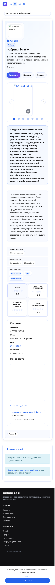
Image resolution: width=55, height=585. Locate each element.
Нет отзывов (28, 419)
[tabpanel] (27, 100)
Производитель (16, 253)
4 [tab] (27, 118)
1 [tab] (13, 118)
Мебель (11, 45)
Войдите (12, 470)
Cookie (6, 545)
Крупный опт (15, 263)
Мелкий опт (29, 263)
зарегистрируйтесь (29, 470)
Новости (6, 510)
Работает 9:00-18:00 (20, 416)
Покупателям (8, 513)
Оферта (6, 534)
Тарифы (6, 531)
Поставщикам (9, 517)
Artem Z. (12, 434)
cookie (27, 576)
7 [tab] (41, 118)
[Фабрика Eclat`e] (23, 100)
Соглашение (8, 538)
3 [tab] (23, 118)
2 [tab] (18, 118)
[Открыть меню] (50, 4)
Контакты (7, 521)
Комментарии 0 (15, 449)
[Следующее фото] (43, 101)
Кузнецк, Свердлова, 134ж (25, 412)
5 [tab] (32, 118)
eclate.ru (17, 345)
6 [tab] (36, 118)
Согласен (28, 580)
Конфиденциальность (12, 542)
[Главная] (7, 13)
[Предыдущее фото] (11, 101)
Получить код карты (18, 406)
